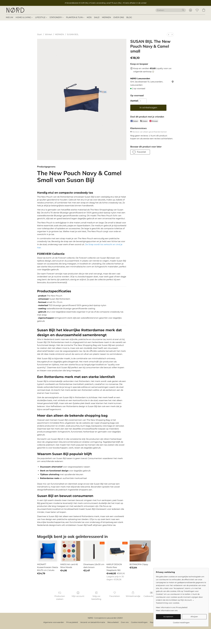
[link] (181, 621)
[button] (15, 10)
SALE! (97, 17)
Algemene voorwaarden (53, 622)
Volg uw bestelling (96, 597)
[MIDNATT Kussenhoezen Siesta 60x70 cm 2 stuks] (47, 551)
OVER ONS (118, 17)
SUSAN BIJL (73, 34)
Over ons (125, 622)
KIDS (89, 17)
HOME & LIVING (24, 17)
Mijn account (78, 596)
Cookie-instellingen (139, 622)
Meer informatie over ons (167, 610)
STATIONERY (56, 17)
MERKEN (106, 17)
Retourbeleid (112, 622)
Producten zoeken (59, 597)
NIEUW (9, 17)
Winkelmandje (133, 596)
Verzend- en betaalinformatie (92, 622)
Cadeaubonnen (151, 596)
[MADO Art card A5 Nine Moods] (70, 551)
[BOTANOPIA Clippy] (140, 551)
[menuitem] (168, 34)
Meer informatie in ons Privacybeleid (171, 607)
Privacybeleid (72, 622)
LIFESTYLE (40, 17)
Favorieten (114, 596)
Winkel (48, 34)
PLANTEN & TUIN (74, 17)
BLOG (129, 17)
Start (39, 34)
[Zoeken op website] (183, 10)
